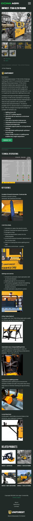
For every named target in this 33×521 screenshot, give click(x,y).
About (16, 502)
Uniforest (8, 65)
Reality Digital (16, 497)
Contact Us (7, 140)
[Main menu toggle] (29, 3)
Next (6, 60)
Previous (7, 58)
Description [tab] (5, 150)
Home (3, 65)
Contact (16, 506)
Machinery (16, 504)
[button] (28, 14)
